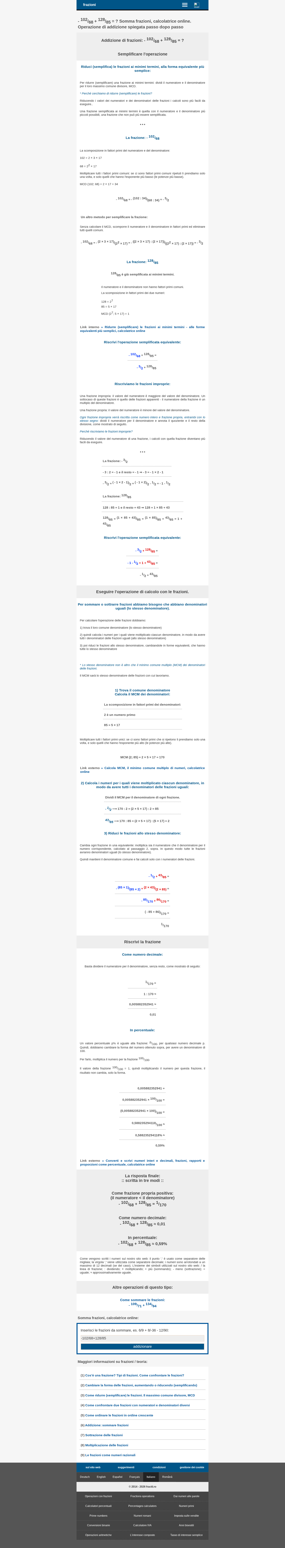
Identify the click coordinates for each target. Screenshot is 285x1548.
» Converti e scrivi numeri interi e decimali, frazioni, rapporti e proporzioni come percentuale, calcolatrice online (142, 1162)
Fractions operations (142, 1496)
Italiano (151, 1477)
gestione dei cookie (192, 1467)
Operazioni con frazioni (98, 1496)
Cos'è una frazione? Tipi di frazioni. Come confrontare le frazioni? (134, 1375)
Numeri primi (186, 1506)
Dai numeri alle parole (186, 1496)
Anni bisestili (186, 1525)
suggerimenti (126, 1467)
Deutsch (85, 1477)
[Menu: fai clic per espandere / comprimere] (186, 4)
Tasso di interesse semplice (186, 1535)
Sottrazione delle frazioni (104, 1435)
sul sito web (93, 1467)
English (101, 1477)
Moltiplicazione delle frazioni (106, 1445)
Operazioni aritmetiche (98, 1535)
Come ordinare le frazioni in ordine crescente (119, 1415)
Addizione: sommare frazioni (106, 1425)
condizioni (159, 1467)
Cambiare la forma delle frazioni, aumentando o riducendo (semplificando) (141, 1385)
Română (167, 1477)
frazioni (89, 5)
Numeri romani (142, 1515)
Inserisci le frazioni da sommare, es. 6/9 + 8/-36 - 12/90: (125, 1330)
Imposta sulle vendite (186, 1515)
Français (134, 1477)
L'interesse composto (142, 1535)
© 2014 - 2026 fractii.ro (142, 1486)
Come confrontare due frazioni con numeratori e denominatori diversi (137, 1405)
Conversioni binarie (98, 1525)
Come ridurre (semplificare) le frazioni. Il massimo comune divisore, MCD (140, 1395)
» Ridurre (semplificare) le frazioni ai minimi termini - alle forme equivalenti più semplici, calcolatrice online (142, 329)
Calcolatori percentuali (98, 1506)
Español (117, 1477)
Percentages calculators (142, 1506)
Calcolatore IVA (142, 1525)
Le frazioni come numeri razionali (110, 1455)
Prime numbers (98, 1515)
